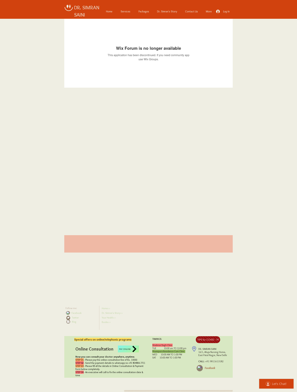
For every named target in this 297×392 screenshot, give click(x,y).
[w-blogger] (68, 321)
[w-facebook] (68, 313)
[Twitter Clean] (68, 317)
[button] (81, 322)
